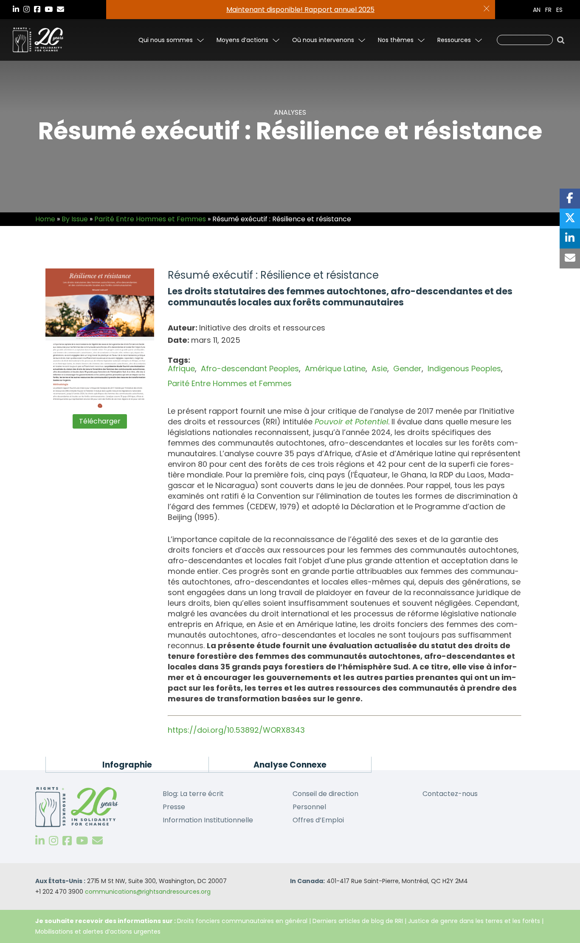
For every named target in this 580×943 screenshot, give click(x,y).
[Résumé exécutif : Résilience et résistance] (100, 339)
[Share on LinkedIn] (570, 238)
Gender (407, 368)
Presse (174, 807)
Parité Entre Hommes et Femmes (150, 219)
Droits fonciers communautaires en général (242, 921)
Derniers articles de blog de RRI (358, 921)
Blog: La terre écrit (193, 794)
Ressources (454, 40)
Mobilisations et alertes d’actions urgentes (97, 931)
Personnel (309, 807)
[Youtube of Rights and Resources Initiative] (82, 841)
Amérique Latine (335, 368)
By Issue (75, 219)
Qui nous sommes (165, 40)
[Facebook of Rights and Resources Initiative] (67, 841)
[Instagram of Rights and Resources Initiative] (53, 841)
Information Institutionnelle (208, 820)
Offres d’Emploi (318, 820)
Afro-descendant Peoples (250, 368)
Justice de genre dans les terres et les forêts (474, 921)
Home (45, 219)
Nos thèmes (396, 40)
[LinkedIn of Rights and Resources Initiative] (40, 841)
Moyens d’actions (242, 40)
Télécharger (100, 421)
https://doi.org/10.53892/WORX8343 (236, 730)
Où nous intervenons (323, 40)
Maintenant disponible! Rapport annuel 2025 (300, 9)
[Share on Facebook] (570, 199)
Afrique (181, 368)
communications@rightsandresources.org (148, 891)
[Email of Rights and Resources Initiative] (97, 841)
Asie (379, 368)
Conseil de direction (325, 794)
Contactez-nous (450, 794)
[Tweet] (570, 219)
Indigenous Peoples (464, 368)
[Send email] (570, 258)
